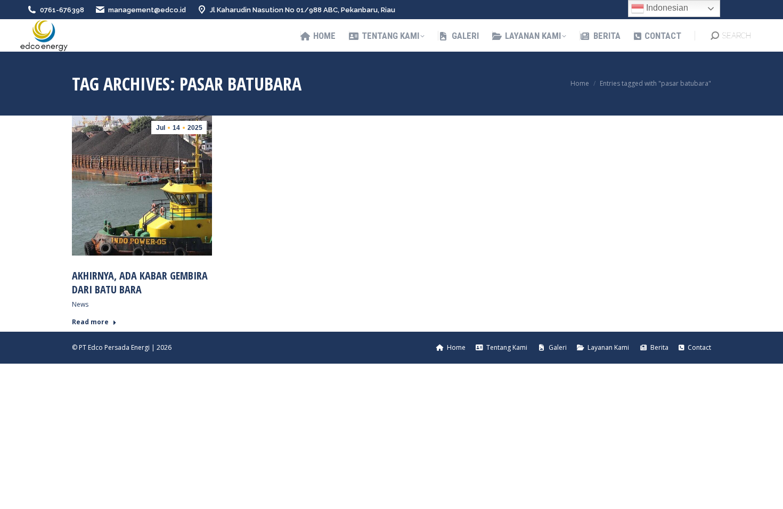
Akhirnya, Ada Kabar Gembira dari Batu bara (140, 282)
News (80, 304)
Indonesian (666, 7)
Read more (90, 322)
